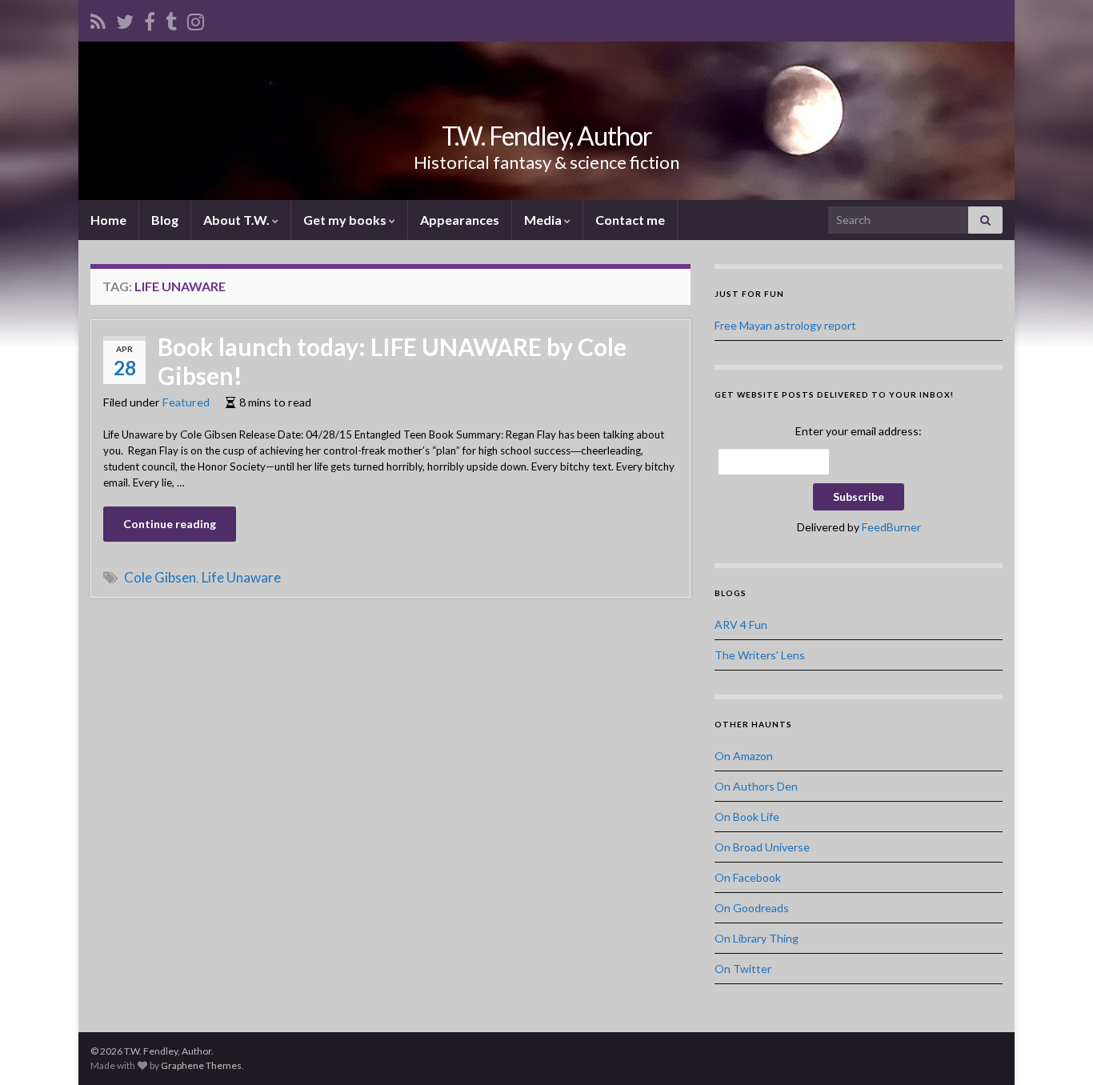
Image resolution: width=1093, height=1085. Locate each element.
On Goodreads (752, 908)
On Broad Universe (762, 847)
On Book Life (747, 816)
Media (544, 219)
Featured (186, 402)
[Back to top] (1057, 1049)
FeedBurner (891, 527)
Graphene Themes (201, 1065)
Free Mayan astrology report (785, 325)
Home (108, 219)
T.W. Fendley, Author (547, 135)
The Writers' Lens (760, 655)
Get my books (346, 219)
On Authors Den (756, 786)
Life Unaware (241, 577)
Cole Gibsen (160, 577)
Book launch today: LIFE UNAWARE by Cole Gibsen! (392, 361)
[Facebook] (149, 18)
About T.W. (237, 219)
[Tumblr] (171, 18)
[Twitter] (125, 18)
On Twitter (743, 968)
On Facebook (748, 877)
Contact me (630, 219)
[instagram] (195, 18)
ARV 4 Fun (741, 624)
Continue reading (169, 523)
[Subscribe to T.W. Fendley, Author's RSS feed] (98, 18)
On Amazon (744, 756)
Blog (164, 219)
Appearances (459, 219)
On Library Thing (757, 938)
